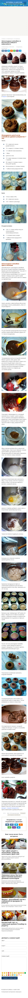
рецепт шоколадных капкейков (16, 814)
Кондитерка (19, 47)
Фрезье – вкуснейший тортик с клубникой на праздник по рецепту (14, 901)
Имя (3, 940)
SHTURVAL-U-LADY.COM (14, 2)
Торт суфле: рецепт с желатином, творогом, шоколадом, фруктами (10, 852)
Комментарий (5, 956)
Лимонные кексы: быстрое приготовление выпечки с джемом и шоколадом (12, 876)
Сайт (3, 951)
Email (3, 945)
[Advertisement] (14, 21)
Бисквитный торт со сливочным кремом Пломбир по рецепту (14, 924)
